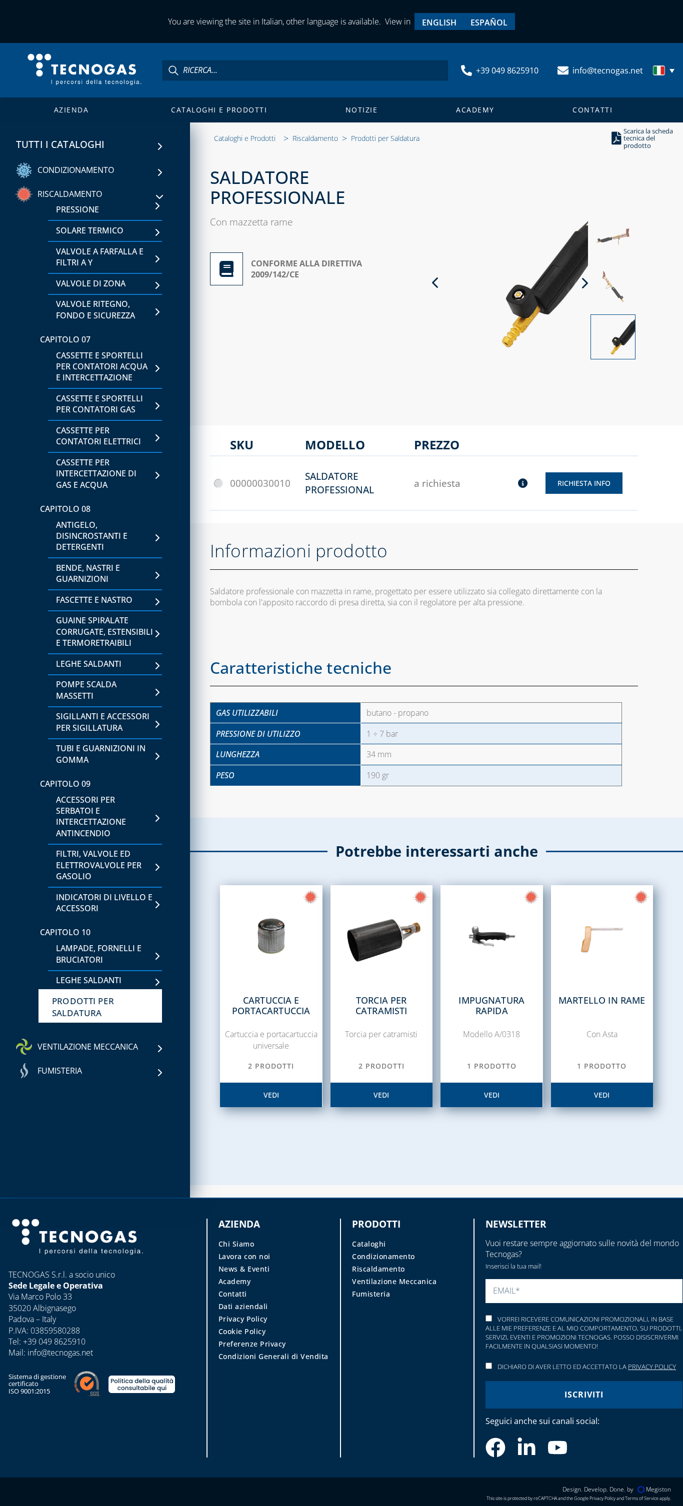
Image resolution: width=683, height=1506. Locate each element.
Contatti (592, 109)
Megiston (658, 1489)
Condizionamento (383, 1256)
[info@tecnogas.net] (563, 70)
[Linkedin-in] (526, 1448)
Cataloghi (369, 1244)
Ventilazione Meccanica (394, 1281)
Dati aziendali (243, 1306)
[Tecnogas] (77, 1264)
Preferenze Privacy (252, 1344)
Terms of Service (641, 1498)
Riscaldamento (315, 138)
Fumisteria (371, 1294)
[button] (665, 70)
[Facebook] (496, 1448)
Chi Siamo (236, 1244)
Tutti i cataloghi (60, 144)
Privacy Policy (243, 1319)
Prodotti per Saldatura (385, 138)
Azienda (71, 109)
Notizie (362, 109)
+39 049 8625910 (507, 70)
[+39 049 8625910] (466, 70)
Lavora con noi (244, 1256)
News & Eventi (244, 1269)
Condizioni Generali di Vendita (273, 1356)
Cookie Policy (242, 1331)
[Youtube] (558, 1448)
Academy (475, 109)
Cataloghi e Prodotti (219, 109)
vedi (271, 1095)
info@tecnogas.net (607, 70)
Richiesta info (584, 483)
